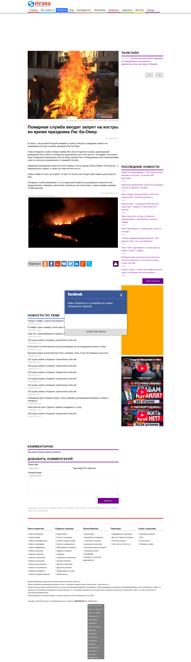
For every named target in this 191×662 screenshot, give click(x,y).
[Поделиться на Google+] (83, 264)
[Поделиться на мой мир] (58, 264)
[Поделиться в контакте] (64, 264)
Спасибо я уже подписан (96, 331)
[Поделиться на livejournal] (89, 264)
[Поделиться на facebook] (51, 264)
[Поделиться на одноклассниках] (45, 264)
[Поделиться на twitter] (70, 264)
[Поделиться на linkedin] (76, 264)
